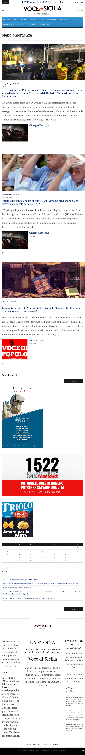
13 (42, 554)
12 (31, 554)
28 (54, 561)
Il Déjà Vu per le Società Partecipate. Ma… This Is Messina (20, 579)
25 (19, 561)
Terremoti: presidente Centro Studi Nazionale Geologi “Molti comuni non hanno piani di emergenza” (42, 309)
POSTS (34, 129)
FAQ (39, 744)
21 (54, 557)
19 (31, 557)
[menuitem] (7, 19)
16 (77, 554)
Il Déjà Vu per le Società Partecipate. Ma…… (45, 2)
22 (66, 557)
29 (66, 561)
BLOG (34, 744)
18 (19, 557)
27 (42, 561)
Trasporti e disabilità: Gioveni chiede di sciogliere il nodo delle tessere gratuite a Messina (29, 598)
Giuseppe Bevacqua (7, 84)
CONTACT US (47, 744)
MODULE (55, 744)
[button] (4, 10)
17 (7, 557)
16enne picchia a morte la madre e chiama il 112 (17, 587)
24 (7, 561)
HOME (29, 744)
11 (19, 554)
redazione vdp (6, 302)
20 (42, 557)
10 (7, 554)
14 (54, 554)
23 (77, 557)
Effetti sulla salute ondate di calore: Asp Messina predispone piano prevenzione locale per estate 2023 (40, 202)
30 (77, 561)
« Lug (4, 571)
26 (31, 561)
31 (7, 564)
